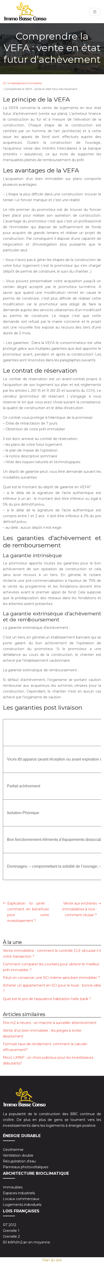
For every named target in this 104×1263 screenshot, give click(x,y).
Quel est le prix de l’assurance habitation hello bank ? (47, 999)
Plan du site (52, 1260)
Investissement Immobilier (25, 83)
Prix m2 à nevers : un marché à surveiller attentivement (50, 1023)
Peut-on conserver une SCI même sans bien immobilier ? (51, 977)
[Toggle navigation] (94, 11)
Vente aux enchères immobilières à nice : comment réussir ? (79, 909)
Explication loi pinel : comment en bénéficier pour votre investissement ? (28, 912)
